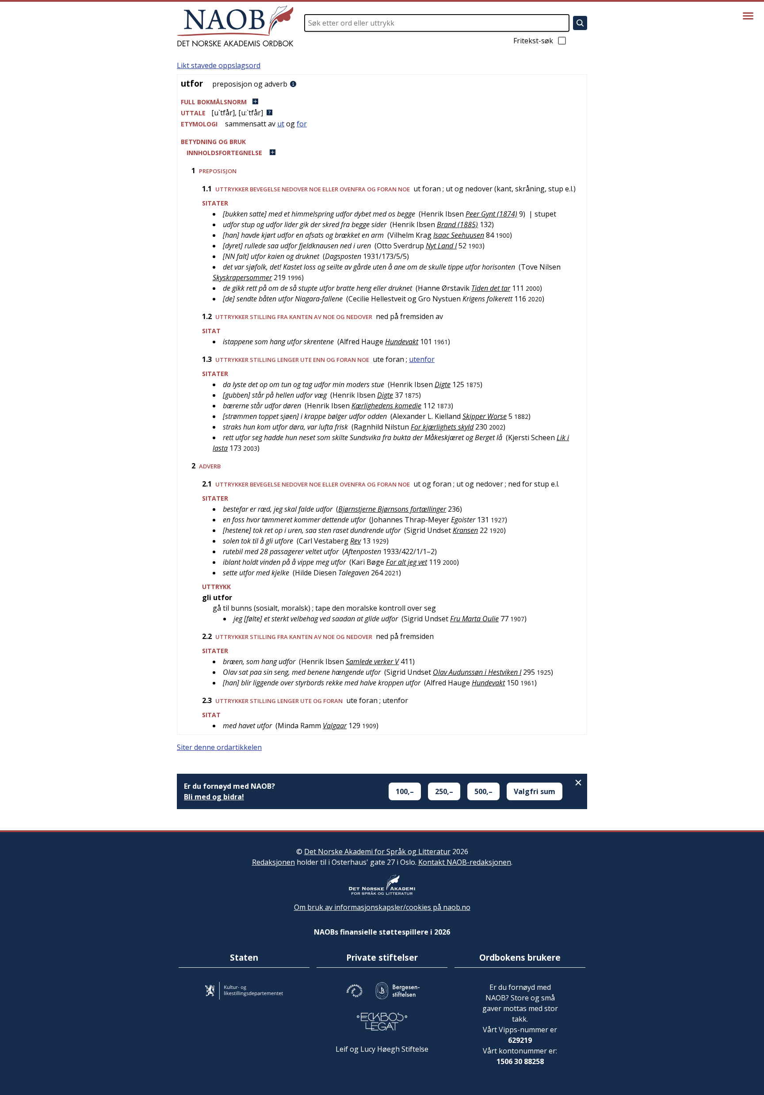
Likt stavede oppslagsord (218, 65)
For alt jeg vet (406, 562)
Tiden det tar (490, 288)
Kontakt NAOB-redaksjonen (464, 862)
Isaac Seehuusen (458, 235)
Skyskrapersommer (242, 277)
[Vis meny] (748, 16)
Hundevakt (401, 341)
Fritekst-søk (533, 41)
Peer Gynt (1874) (491, 214)
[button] (382, 101)
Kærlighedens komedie (386, 406)
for (302, 124)
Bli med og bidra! (214, 797)
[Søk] (580, 23)
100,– (405, 791)
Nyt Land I (441, 246)
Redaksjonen (273, 862)
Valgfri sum (534, 791)
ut (280, 124)
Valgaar (335, 725)
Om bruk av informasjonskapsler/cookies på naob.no (382, 907)
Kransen (465, 530)
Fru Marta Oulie (474, 619)
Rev (355, 541)
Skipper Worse (484, 416)
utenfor (422, 359)
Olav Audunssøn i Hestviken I (477, 672)
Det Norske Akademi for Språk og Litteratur (377, 851)
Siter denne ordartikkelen (219, 747)
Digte (443, 384)
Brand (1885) (457, 224)
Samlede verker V (372, 661)
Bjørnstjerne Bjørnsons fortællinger (392, 509)
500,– (483, 791)
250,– (444, 791)
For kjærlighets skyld (442, 427)
